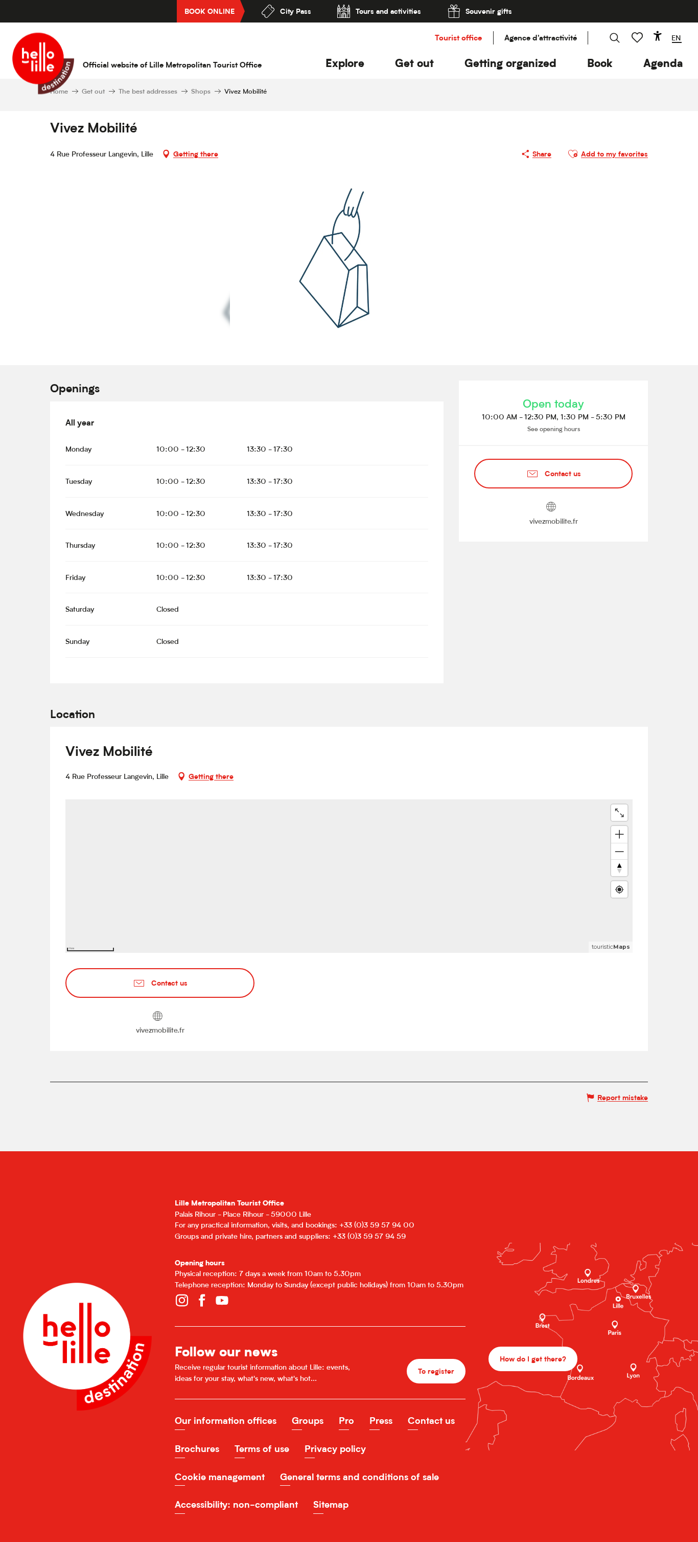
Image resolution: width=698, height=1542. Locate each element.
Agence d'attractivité (540, 37)
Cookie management (220, 1476)
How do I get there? (533, 1358)
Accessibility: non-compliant (236, 1504)
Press (380, 1420)
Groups (307, 1420)
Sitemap (330, 1504)
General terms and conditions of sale (359, 1476)
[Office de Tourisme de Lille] (43, 63)
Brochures (197, 1448)
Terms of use (262, 1448)
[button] (344, 63)
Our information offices (225, 1420)
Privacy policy (335, 1448)
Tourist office (458, 37)
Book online (209, 11)
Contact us (431, 1420)
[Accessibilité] (658, 36)
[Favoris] (638, 38)
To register (436, 1371)
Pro (346, 1420)
